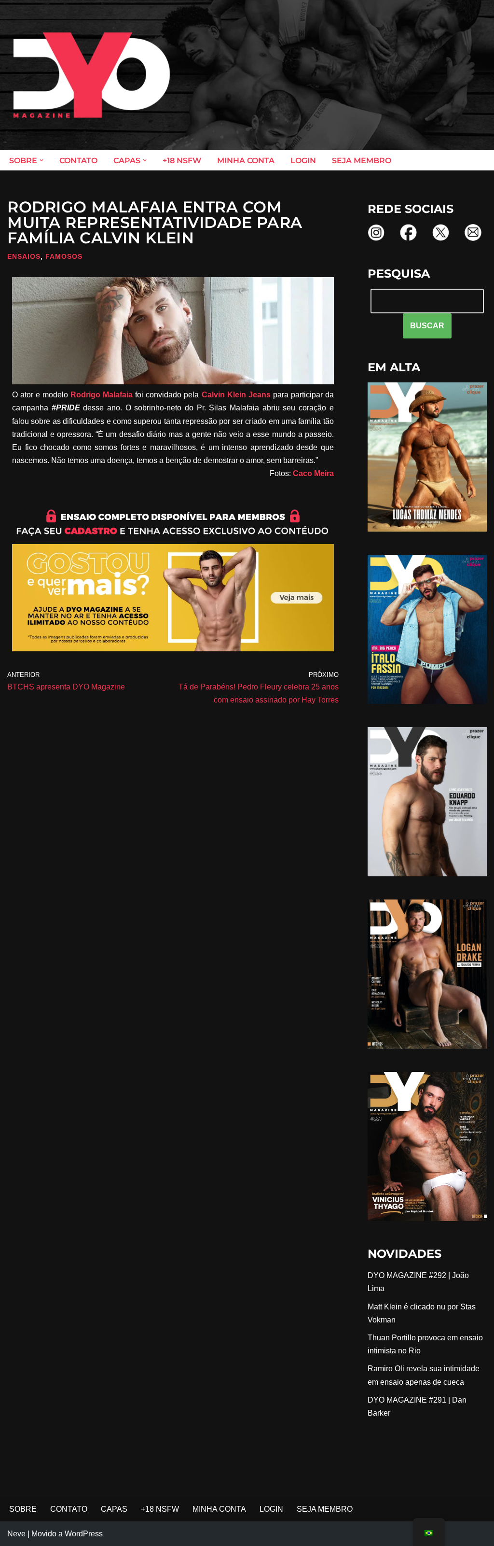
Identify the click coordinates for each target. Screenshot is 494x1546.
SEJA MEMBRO (361, 160)
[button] (41, 160)
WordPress (84, 1534)
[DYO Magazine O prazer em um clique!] (91, 75)
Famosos (63, 256)
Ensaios (24, 256)
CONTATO (78, 160)
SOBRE (23, 1509)
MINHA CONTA (245, 160)
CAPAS (114, 1509)
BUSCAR (427, 326)
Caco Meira (313, 473)
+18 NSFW (182, 160)
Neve (16, 1534)
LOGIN (303, 160)
